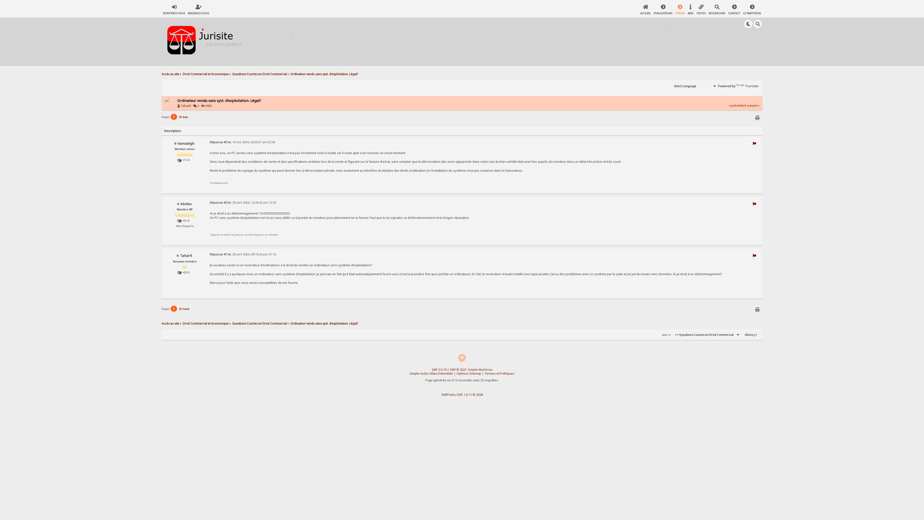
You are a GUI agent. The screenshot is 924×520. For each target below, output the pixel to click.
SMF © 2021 (458, 370)
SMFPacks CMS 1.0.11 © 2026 (462, 394)
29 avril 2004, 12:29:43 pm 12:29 (243, 203)
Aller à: (666, 335)
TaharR (186, 106)
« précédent (737, 106)
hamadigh (186, 143)
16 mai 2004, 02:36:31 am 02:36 (242, 142)
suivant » (753, 106)
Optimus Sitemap (468, 373)
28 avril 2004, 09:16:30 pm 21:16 (243, 254)
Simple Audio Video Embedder (431, 373)
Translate (752, 86)
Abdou (186, 203)
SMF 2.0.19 (439, 370)
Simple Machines (480, 370)
